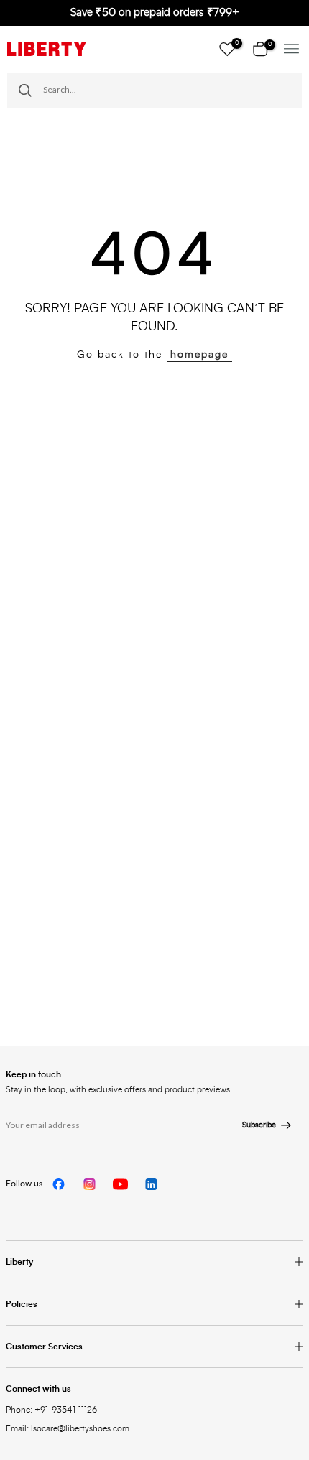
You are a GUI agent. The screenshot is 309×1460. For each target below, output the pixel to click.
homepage (199, 355)
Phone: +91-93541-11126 (51, 1409)
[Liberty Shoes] (46, 49)
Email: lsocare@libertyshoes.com (67, 1428)
